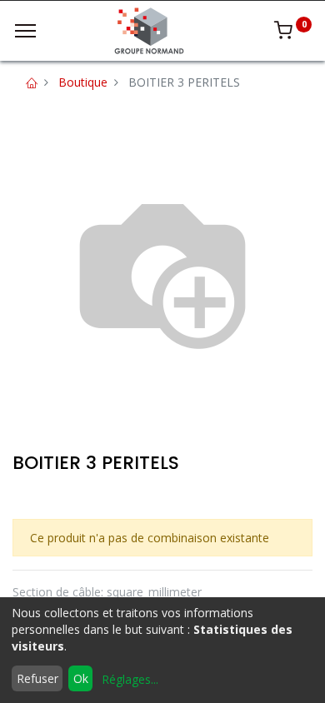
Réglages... (130, 679)
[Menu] (25, 31)
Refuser (37, 678)
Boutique (83, 82)
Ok (80, 678)
